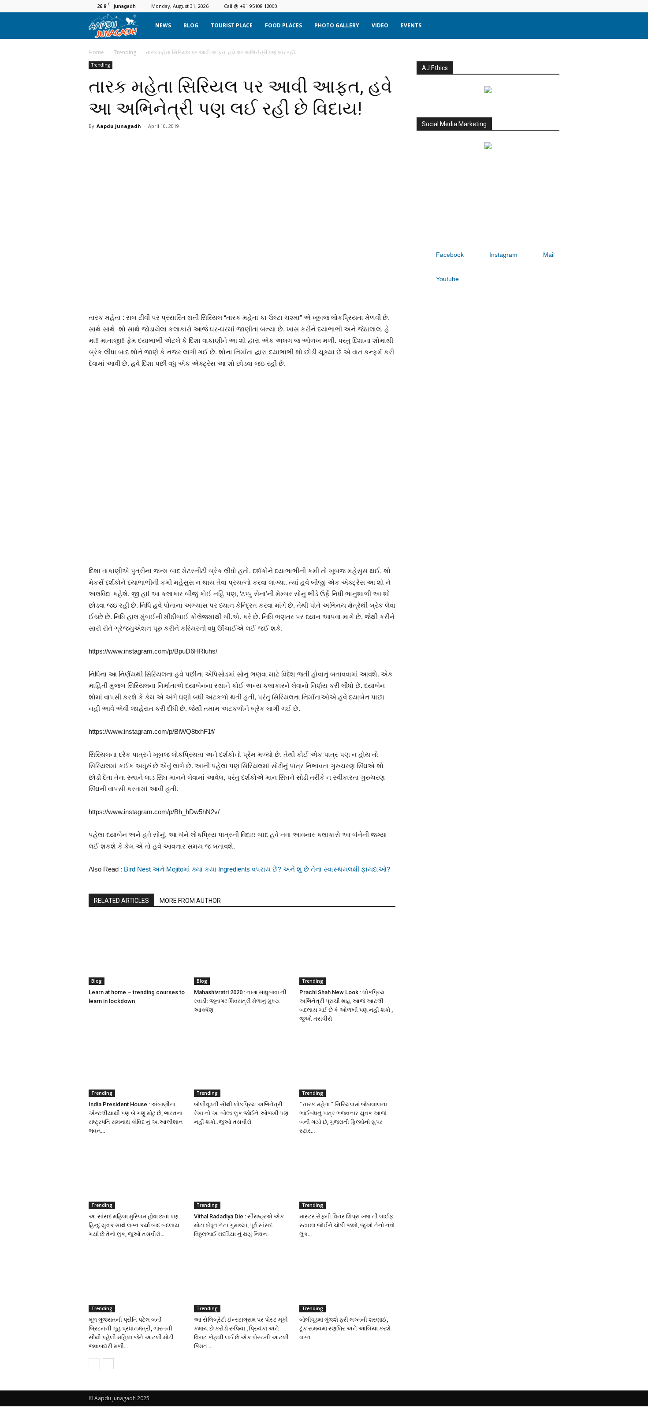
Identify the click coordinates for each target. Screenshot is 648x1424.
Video (380, 25)
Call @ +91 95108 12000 (250, 6)
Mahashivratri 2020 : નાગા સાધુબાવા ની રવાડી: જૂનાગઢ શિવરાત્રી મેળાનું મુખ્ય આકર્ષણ (240, 1001)
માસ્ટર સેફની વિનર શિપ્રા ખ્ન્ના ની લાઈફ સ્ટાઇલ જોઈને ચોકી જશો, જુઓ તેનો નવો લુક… (347, 1225)
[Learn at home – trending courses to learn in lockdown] (137, 952)
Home (96, 52)
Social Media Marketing (454, 124)
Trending (125, 52)
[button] (548, 25)
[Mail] (538, 6)
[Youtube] (552, 6)
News (163, 25)
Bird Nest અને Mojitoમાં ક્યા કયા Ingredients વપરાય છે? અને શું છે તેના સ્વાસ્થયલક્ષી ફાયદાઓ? (257, 869)
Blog (190, 25)
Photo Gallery (336, 25)
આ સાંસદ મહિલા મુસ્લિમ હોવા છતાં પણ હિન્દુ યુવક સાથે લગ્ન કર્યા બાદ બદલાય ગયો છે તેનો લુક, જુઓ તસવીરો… (134, 1225)
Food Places (283, 25)
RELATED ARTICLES (121, 900)
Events (411, 25)
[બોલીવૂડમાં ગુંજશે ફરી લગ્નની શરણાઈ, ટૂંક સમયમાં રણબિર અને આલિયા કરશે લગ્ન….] (347, 1279)
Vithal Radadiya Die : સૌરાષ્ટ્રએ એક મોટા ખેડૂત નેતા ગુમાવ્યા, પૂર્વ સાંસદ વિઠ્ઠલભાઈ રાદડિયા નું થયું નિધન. (239, 1225)
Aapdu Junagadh (119, 126)
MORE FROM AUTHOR (190, 900)
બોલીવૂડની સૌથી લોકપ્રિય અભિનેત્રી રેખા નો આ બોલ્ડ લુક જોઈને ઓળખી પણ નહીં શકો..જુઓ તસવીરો (241, 1113)
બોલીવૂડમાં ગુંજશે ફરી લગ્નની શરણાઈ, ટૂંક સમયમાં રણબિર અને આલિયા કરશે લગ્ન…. (345, 1328)
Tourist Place (232, 25)
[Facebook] (509, 6)
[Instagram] (523, 6)
